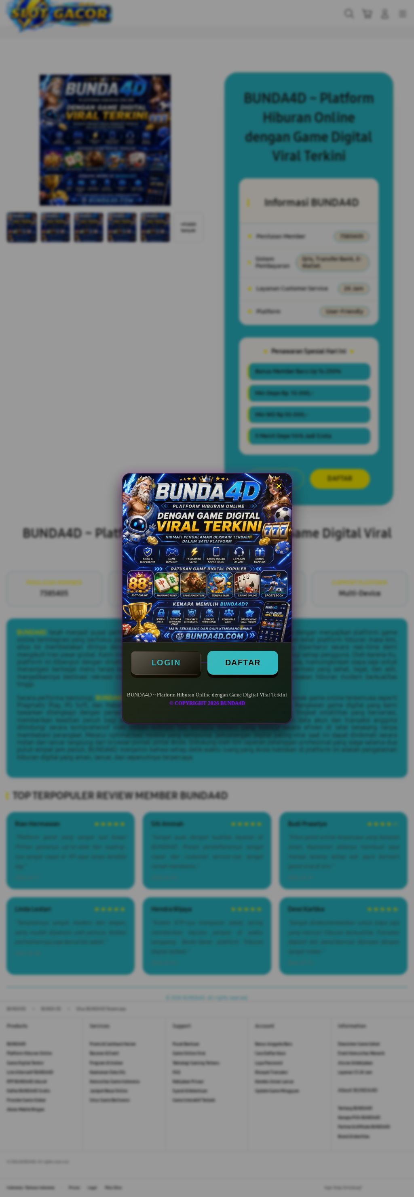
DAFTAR (243, 662)
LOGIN (166, 662)
